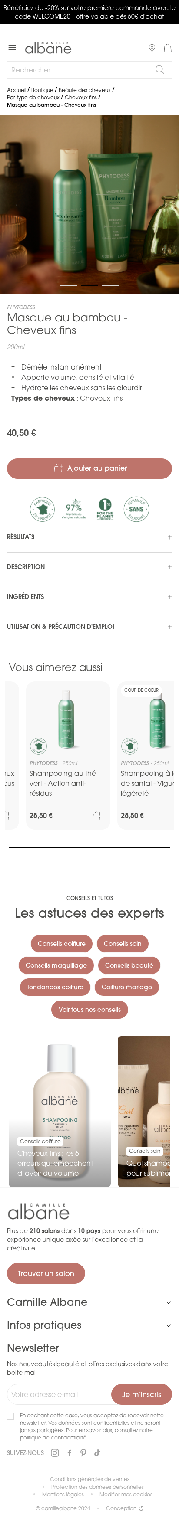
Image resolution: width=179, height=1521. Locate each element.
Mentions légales (63, 1494)
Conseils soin (123, 944)
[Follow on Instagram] (55, 1453)
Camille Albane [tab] (47, 1301)
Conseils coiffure (62, 944)
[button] (17, 204)
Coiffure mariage (127, 987)
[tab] (89, 537)
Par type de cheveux (33, 97)
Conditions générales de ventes (89, 1479)
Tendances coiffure (55, 987)
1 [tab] (89, 847)
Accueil (16, 90)
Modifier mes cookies (125, 1494)
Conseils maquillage (56, 965)
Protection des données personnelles (97, 1487)
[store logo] (48, 48)
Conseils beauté (129, 965)
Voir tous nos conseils (90, 1010)
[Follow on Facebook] (69, 1453)
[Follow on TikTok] (97, 1453)
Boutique (42, 90)
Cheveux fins (81, 97)
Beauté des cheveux (85, 90)
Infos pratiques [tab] (44, 1324)
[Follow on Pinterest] (83, 1453)
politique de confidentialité (53, 1437)
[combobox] (89, 70)
